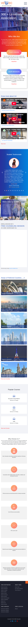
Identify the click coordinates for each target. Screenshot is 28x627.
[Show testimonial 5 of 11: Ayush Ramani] (12, 190)
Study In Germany (4, 594)
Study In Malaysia (4, 588)
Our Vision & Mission (19, 588)
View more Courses (5, 428)
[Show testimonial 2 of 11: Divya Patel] (6, 190)
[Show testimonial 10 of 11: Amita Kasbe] (21, 190)
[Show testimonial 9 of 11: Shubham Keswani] (19, 190)
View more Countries (5, 378)
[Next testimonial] (26, 172)
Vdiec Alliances (18, 590)
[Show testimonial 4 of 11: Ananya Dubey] (10, 190)
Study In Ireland (4, 596)
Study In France (4, 593)
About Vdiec (17, 587)
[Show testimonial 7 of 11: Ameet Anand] (16, 190)
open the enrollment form (13, 268)
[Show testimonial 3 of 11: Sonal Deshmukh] (8, 190)
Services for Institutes (5, 611)
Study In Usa (3, 602)
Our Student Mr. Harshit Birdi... (7, 140)
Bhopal (16, 608)
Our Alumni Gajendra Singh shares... (8, 110)
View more (3, 143)
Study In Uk (3, 601)
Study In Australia (4, 587)
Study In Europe (4, 604)
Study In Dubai (3, 591)
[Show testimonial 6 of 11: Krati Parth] (14, 190)
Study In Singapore (4, 599)
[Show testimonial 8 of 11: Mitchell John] (17, 190)
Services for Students (5, 608)
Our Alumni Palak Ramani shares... (8, 125)
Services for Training (5, 610)
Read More (14, 61)
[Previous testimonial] (2, 172)
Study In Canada (4, 590)
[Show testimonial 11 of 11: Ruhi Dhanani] (23, 190)
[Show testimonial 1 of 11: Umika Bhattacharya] (5, 190)
